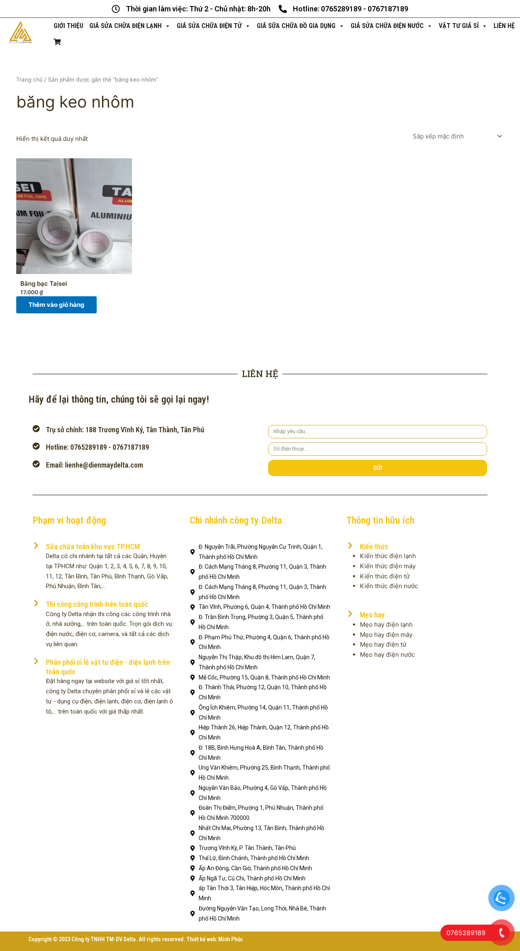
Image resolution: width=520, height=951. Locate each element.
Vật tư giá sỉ (459, 26)
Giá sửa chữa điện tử (209, 26)
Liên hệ (504, 26)
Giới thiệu (68, 26)
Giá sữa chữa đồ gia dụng (296, 26)
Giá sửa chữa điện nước (387, 26)
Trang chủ (29, 79)
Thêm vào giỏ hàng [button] (56, 304)
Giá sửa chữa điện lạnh (125, 26)
